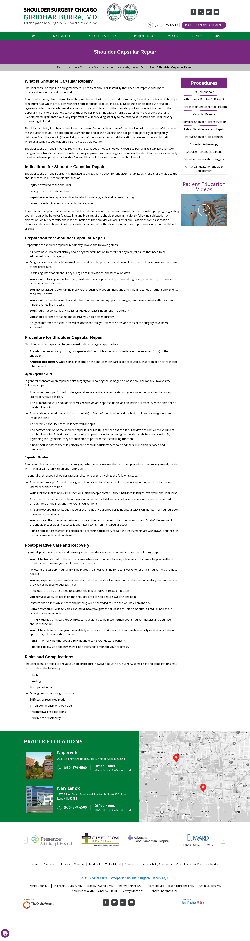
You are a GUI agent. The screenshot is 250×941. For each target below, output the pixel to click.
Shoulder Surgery (102, 36)
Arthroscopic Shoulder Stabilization (204, 107)
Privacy (65, 864)
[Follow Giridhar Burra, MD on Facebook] (193, 13)
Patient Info (143, 36)
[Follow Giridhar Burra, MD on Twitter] (201, 12)
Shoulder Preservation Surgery (204, 159)
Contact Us (132, 864)
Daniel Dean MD (39, 886)
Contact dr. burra (206, 36)
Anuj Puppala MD (83, 891)
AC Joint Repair (204, 92)
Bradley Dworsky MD (99, 886)
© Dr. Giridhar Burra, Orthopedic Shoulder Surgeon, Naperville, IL (125, 878)
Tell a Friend (113, 864)
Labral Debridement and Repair (204, 129)
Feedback (95, 864)
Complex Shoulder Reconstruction (204, 122)
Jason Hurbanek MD (181, 886)
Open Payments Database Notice (197, 864)
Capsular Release (204, 114)
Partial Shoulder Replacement (204, 137)
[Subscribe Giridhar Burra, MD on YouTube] (216, 13)
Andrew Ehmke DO (129, 886)
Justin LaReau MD (209, 886)
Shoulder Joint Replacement (204, 152)
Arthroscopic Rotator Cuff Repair (204, 99)
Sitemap (79, 864)
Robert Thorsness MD (164, 891)
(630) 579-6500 (166, 25)
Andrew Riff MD (108, 891)
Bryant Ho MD (155, 886)
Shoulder (149, 67)
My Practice (62, 36)
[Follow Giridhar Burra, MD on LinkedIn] (209, 13)
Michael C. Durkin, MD (68, 886)
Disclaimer (50, 864)
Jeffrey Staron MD (133, 891)
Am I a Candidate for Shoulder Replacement (204, 169)
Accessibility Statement (157, 864)
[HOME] (33, 36)
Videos (173, 36)
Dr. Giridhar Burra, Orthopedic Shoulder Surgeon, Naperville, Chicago (98, 67)
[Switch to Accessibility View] (5, 933)
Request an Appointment (204, 25)
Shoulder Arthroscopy (204, 144)
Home (35, 864)
